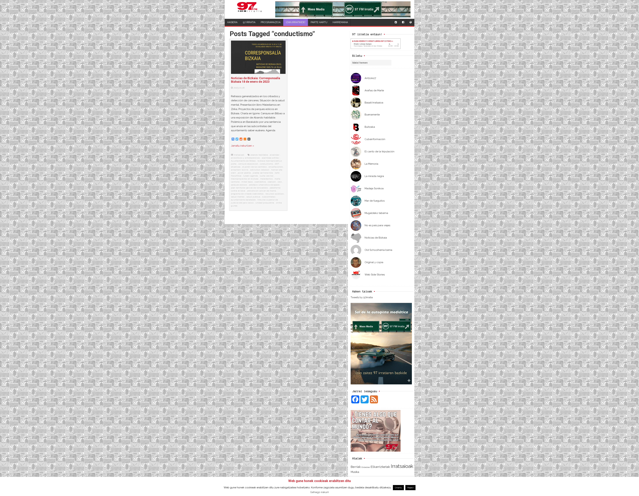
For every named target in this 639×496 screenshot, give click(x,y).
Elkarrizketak (380, 467)
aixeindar (274, 155)
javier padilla (244, 173)
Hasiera (232, 22)
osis (280, 182)
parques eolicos (239, 185)
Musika (355, 472)
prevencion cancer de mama (261, 191)
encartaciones (276, 167)
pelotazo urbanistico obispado (264, 185)
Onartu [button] (398, 487)
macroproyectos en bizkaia (244, 179)
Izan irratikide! (295, 22)
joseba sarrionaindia (263, 173)
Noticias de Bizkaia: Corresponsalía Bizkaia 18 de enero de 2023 (255, 79)
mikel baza (247, 182)
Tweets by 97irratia (362, 297)
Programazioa (271, 22)
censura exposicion (248, 164)
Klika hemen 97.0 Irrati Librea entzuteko (372, 41)
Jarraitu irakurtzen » (242, 145)
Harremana (340, 22)
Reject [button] (410, 487)
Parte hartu (319, 22)
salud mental (237, 197)
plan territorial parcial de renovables (249, 188)
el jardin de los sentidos (254, 167)
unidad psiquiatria (264, 203)
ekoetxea (235, 167)
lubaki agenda (250, 176)
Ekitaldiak (365, 467)
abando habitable (259, 155)
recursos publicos (274, 194)
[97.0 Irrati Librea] (249, 9)
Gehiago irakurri (319, 492)
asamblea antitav (270, 158)
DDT (277, 164)
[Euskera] (410, 22)
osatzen (272, 182)
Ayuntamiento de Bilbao (243, 161)
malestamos (266, 179)
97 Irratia (249, 22)
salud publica (253, 197)
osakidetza (260, 182)
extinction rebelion (259, 170)
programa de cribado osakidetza (247, 194)
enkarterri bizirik (239, 170)
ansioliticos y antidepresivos (245, 158)
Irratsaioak (402, 466)
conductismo (266, 164)
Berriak (356, 467)
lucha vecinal (266, 176)
